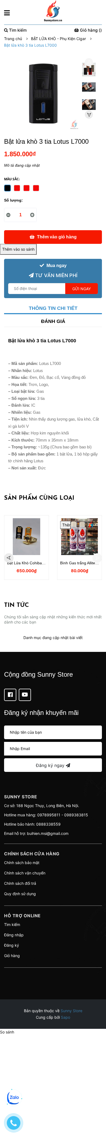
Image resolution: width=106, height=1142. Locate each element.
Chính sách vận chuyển (24, 873)
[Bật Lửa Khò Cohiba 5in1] (26, 536)
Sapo (65, 1017)
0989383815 (76, 815)
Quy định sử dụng (20, 893)
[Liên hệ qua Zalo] (13, 1098)
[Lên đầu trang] (96, 1116)
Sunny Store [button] (20, 796)
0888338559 (48, 824)
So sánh (7, 1032)
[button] (53, 974)
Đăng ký (11, 945)
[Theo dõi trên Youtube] (25, 695)
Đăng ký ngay (51, 765)
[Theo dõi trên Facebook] (10, 695)
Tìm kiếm (12, 924)
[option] (89, 71)
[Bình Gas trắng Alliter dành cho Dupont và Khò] (79, 536)
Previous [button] (89, 62)
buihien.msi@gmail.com (47, 833)
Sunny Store (71, 1010)
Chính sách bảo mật (21, 862)
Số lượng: (13, 200)
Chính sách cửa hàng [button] (32, 853)
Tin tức (16, 605)
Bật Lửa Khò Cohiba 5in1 (28, 563)
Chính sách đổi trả (20, 883)
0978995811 (48, 815)
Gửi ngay (81, 288)
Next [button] (89, 114)
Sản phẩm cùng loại (39, 498)
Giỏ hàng (12, 955)
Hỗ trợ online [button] (22, 915)
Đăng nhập (14, 935)
